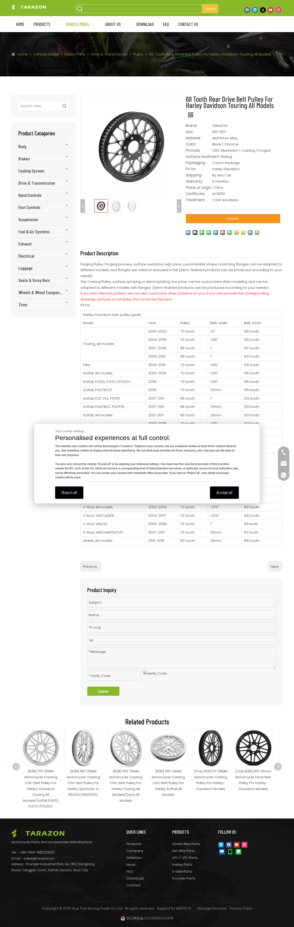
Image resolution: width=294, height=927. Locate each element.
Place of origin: (199, 187)
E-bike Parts (182, 871)
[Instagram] (278, 10)
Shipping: (194, 175)
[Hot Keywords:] (64, 106)
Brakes (24, 158)
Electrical (26, 256)
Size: (189, 131)
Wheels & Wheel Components (42, 292)
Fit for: (191, 169)
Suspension (28, 219)
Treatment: (195, 200)
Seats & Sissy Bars (34, 280)
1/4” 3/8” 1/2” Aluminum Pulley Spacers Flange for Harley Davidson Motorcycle (254, 783)
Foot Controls (29, 207)
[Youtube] (271, 10)
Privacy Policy (241, 908)
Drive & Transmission (36, 183)
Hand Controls (30, 195)
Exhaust (25, 243)
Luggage (25, 268)
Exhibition (134, 857)
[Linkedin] (255, 10)
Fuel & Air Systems (34, 231)
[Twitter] (263, 10)
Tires (22, 304)
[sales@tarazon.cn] (222, 852)
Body (22, 146)
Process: (193, 150)
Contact (133, 885)
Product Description (99, 253)
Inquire (233, 218)
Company (134, 850)
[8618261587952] (238, 852)
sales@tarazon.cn (39, 858)
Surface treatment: (203, 156)
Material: (193, 138)
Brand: (191, 125)
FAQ (129, 871)
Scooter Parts (183, 878)
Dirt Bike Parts (183, 850)
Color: (191, 144)
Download (135, 878)
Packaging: (196, 162)
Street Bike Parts (186, 843)
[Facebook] (247, 10)
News (131, 864)
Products (133, 843)
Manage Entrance (211, 908)
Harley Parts (182, 864)
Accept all (224, 492)
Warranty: (194, 181)
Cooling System (31, 170)
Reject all (69, 492)
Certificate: (195, 193)
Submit (103, 691)
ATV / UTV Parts (185, 857)
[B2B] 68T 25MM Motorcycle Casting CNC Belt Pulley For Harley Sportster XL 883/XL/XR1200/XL (41, 783)
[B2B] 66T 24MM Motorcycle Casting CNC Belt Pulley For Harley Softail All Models (126, 783)
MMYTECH (183, 908)
